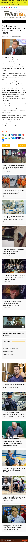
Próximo (21, 145)
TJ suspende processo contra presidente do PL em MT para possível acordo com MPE (12, 527)
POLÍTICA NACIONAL (16, 36)
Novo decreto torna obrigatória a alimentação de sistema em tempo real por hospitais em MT (13, 217)
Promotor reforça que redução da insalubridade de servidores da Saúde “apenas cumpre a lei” (13, 385)
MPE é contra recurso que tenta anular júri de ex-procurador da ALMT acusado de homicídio (13, 167)
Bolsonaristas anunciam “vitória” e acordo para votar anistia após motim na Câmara (14, 277)
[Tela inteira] (23, 327)
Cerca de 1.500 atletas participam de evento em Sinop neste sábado (14, 470)
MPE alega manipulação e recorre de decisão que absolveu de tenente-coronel (14, 498)
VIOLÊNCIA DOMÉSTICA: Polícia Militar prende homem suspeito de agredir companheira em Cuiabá (14, 414)
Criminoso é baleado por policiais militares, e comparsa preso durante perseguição (13, 251)
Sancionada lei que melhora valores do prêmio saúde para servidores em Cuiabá (12, 443)
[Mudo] (20, 327)
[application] (14, 322)
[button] (14, 322)
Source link (5, 131)
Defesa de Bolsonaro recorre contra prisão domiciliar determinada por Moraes (12, 303)
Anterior (6, 145)
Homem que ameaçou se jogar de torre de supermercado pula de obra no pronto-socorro (14, 191)
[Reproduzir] (5, 327)
